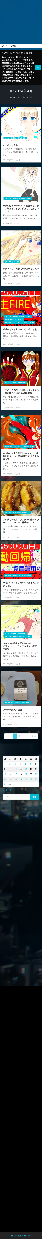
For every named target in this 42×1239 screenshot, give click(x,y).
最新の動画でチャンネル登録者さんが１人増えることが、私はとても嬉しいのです (21, 208)
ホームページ (14, 97)
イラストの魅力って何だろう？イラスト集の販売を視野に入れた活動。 (21, 391)
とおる (18, 160)
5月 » (10, 790)
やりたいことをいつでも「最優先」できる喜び (21, 584)
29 (5, 784)
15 (5, 774)
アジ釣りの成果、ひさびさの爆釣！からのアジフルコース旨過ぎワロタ (21, 521)
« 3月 (5, 790)
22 (5, 779)
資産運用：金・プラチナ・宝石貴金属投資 (17, 702)
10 (15, 769)
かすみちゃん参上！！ (13, 145)
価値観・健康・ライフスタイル (14, 319)
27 (31, 779)
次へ (33, 736)
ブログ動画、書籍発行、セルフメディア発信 (18, 198)
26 (26, 779)
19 (26, 774)
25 (21, 779)
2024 (24, 97)
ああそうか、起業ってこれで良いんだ (21, 269)
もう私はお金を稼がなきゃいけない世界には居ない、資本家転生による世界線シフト (21, 456)
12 (26, 769)
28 (36, 779)
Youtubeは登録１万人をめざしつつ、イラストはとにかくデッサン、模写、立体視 (21, 646)
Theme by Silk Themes (21, 1235)
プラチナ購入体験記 (12, 709)
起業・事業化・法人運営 (12, 262)
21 (36, 774)
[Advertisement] (21, 21)
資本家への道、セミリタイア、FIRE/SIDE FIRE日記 (19, 322)
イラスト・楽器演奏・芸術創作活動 (15, 138)
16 (10, 774)
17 (15, 774)
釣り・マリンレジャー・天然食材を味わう (17, 512)
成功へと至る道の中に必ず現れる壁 (20, 329)
